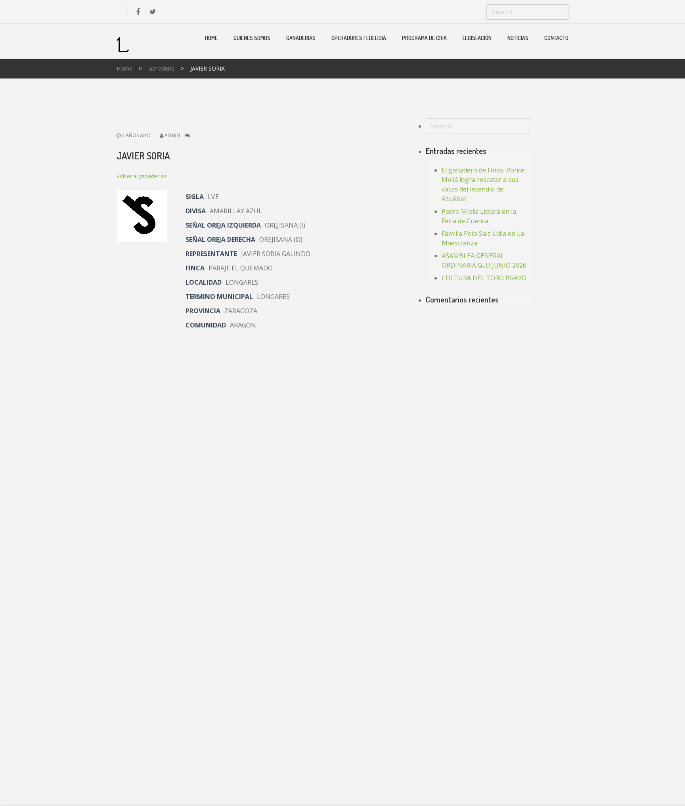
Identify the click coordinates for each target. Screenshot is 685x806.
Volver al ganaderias (141, 176)
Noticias (517, 37)
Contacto (556, 37)
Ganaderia (161, 68)
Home (211, 37)
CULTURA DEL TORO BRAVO (484, 278)
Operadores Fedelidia (358, 37)
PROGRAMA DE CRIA (424, 37)
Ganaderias (301, 37)
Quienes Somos (251, 37)
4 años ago (136, 135)
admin (172, 135)
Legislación (477, 37)
